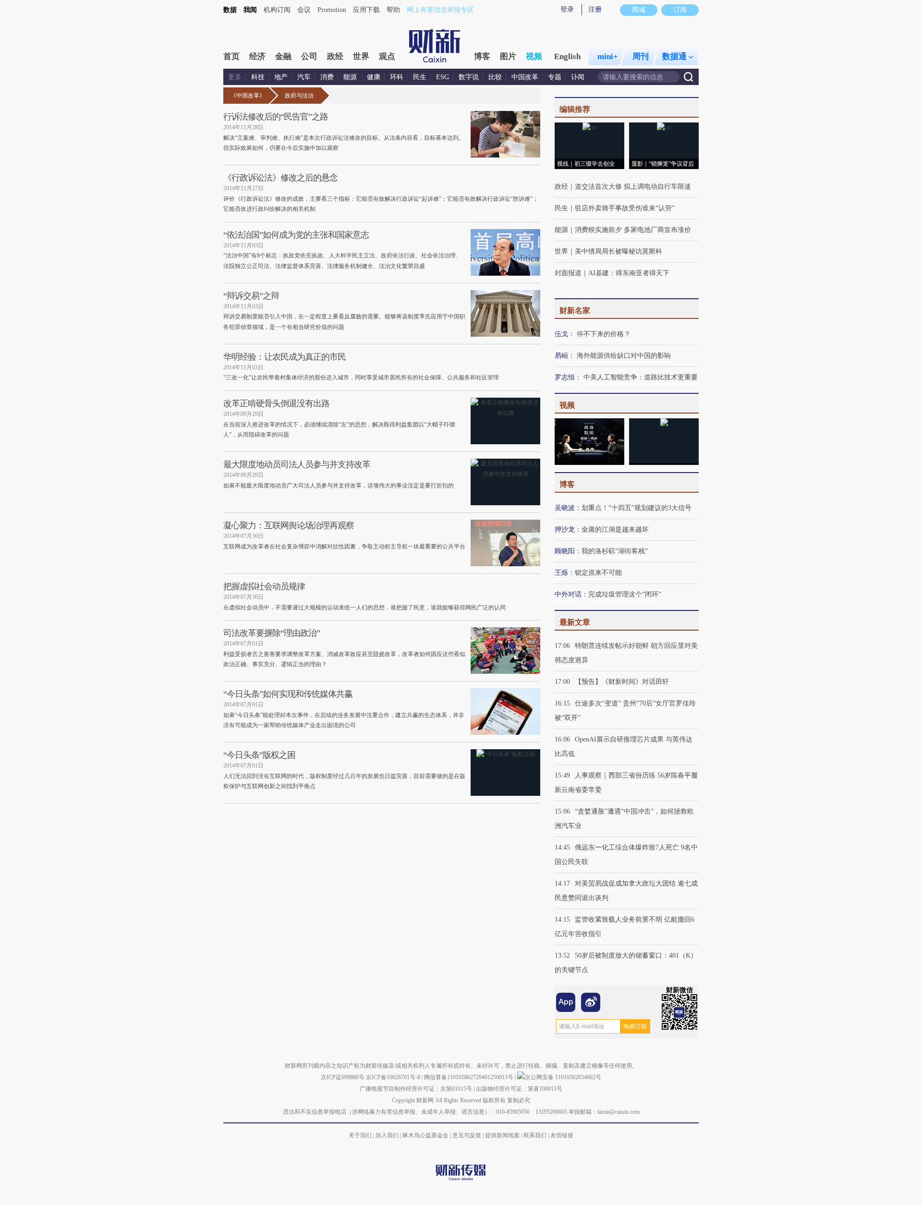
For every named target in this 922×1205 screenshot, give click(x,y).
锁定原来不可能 (598, 572)
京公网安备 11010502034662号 (563, 1077)
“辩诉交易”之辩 (251, 296)
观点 (387, 56)
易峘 (561, 355)
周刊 (640, 56)
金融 (283, 56)
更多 (235, 77)
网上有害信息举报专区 (440, 9)
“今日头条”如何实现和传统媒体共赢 (287, 694)
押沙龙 (565, 529)
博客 (482, 56)
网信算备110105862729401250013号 (469, 1077)
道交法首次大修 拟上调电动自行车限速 (633, 186)
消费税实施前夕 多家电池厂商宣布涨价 (633, 229)
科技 (258, 77)
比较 (495, 77)
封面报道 (568, 273)
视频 (534, 56)
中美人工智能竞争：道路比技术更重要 (640, 377)
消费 (327, 77)
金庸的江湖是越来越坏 (615, 529)
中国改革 (524, 77)
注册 (595, 9)
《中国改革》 (247, 95)
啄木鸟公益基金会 (426, 1135)
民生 (419, 77)
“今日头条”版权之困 (259, 755)
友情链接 (561, 1135)
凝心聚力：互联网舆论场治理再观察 (288, 525)
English (567, 56)
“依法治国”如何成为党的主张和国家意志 (296, 235)
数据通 (674, 56)
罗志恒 (565, 377)
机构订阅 (277, 9)
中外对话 (568, 594)
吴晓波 (565, 507)
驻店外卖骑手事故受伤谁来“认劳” (625, 208)
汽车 (304, 77)
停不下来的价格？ (604, 334)
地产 (281, 77)
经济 (257, 56)
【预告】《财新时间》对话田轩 (622, 681)
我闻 (250, 9)
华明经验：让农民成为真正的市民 (284, 357)
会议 (304, 9)
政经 (335, 56)
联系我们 (534, 1135)
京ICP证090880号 (342, 1077)
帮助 (393, 9)
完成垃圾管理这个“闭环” (624, 594)
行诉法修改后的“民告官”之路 (275, 117)
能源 (351, 77)
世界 (361, 56)
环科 (396, 77)
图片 (508, 56)
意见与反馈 (466, 1135)
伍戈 (561, 334)
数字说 (469, 77)
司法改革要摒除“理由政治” (271, 633)
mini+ (607, 56)
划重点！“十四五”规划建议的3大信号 (637, 507)
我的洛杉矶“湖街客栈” (615, 551)
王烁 (561, 572)
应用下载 (366, 9)
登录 (567, 9)
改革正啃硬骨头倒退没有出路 (276, 403)
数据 (230, 9)
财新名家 (574, 310)
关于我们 (360, 1135)
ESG (442, 77)
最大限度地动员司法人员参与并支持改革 (296, 464)
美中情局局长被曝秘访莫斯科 (618, 251)
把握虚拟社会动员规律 (264, 586)
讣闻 (577, 77)
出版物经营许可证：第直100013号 (519, 1088)
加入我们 (387, 1135)
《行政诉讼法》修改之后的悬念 (280, 178)
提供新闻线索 (502, 1135)
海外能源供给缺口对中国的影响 (624, 355)
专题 (554, 77)
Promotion (331, 9)
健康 (373, 77)
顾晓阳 (565, 551)
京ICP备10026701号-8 (394, 1077)
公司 (309, 56)
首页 (231, 56)
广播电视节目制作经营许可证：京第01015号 (416, 1088)
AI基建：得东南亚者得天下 (628, 273)
